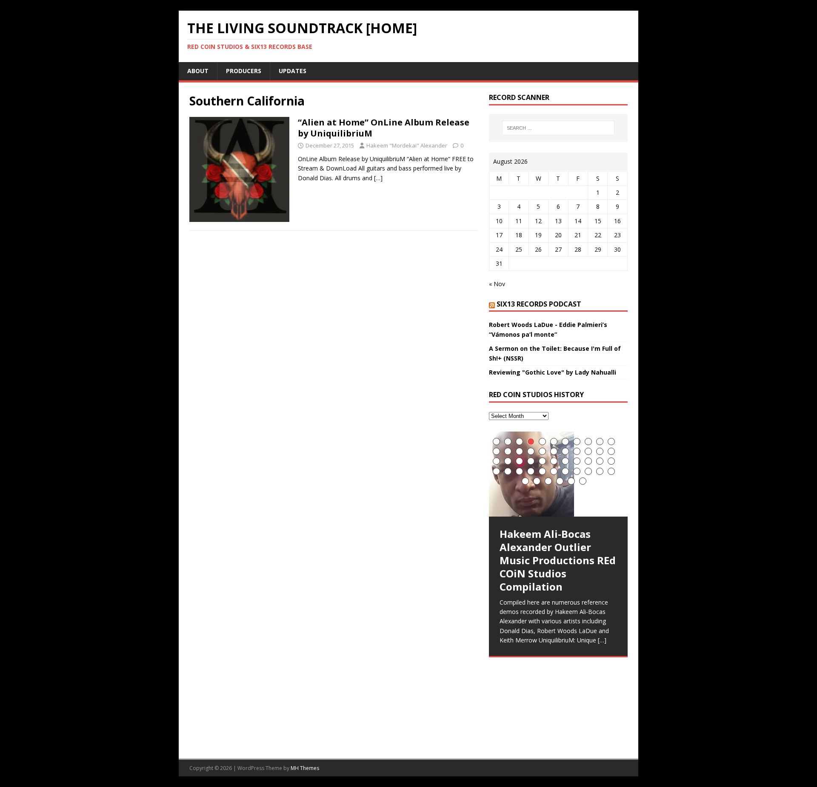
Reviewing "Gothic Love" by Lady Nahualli (552, 372)
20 (588, 451)
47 (548, 481)
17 (553, 451)
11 (611, 441)
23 (496, 461)
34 (496, 471)
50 (582, 481)
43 (599, 471)
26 (530, 461)
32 (599, 461)
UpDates (292, 71)
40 (565, 471)
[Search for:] (558, 128)
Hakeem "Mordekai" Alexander (406, 145)
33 (611, 461)
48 (559, 481)
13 (507, 451)
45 (525, 481)
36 (519, 471)
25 (519, 461)
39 (553, 471)
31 (588, 461)
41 (576, 471)
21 (599, 451)
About (198, 71)
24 (507, 461)
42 (588, 471)
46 (536, 481)
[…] (378, 178)
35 (507, 471)
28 (553, 461)
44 (611, 471)
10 (599, 441)
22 (611, 451)
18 (565, 451)
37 (530, 471)
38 (542, 471)
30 (576, 461)
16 (542, 451)
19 (576, 451)
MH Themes (305, 768)
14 (519, 451)
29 (565, 461)
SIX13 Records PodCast (539, 304)
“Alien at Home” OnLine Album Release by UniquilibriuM (383, 127)
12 (496, 451)
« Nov (497, 284)
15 (530, 451)
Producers (243, 71)
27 (542, 461)
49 (571, 481)
